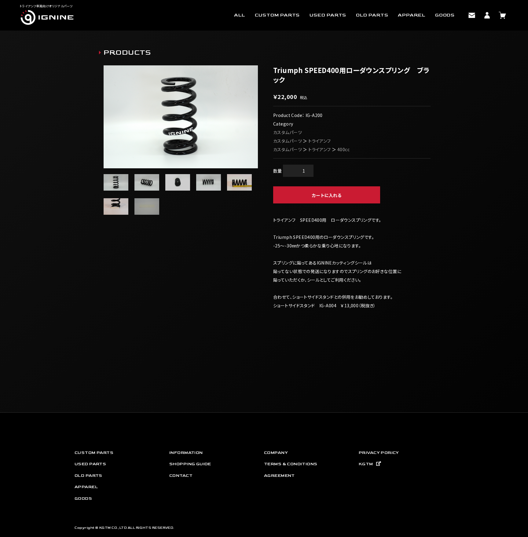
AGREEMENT (279, 475)
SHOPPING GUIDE (190, 463)
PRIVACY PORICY (379, 452)
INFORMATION (186, 452)
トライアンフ (319, 141)
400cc (343, 149)
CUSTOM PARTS (277, 15)
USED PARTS (328, 15)
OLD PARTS (372, 15)
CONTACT (181, 475)
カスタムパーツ (287, 132)
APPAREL (411, 15)
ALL (239, 15)
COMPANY (276, 452)
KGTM (366, 463)
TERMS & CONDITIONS (290, 463)
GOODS (445, 15)
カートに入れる (327, 195)
